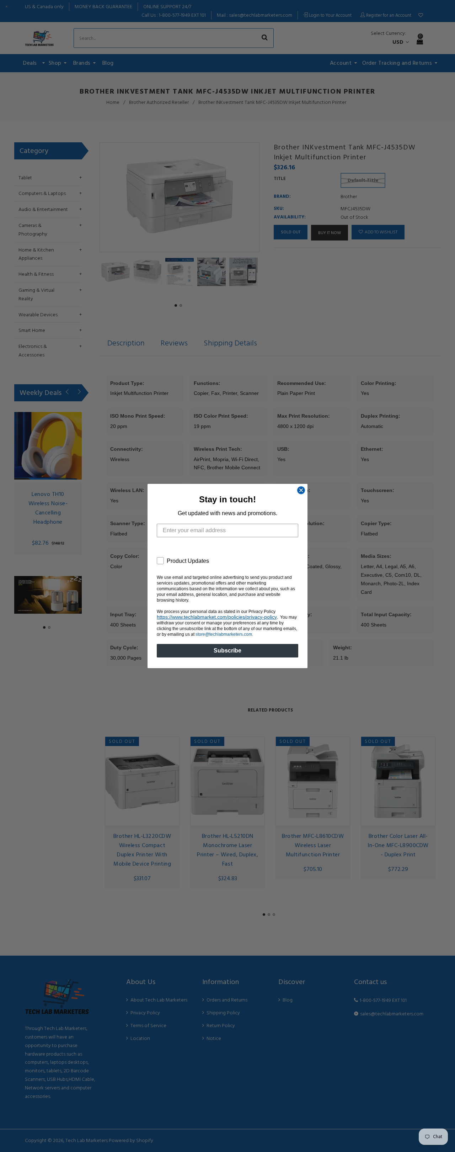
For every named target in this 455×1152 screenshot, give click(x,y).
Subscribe (227, 651)
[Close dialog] (301, 490)
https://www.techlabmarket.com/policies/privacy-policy (217, 617)
